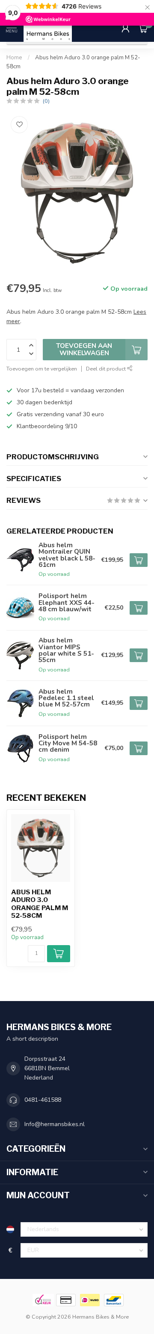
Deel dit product (106, 368)
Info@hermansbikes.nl (54, 1124)
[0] (143, 28)
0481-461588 (42, 1100)
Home (14, 57)
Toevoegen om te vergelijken (41, 368)
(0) (46, 101)
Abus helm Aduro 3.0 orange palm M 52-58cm (39, 903)
